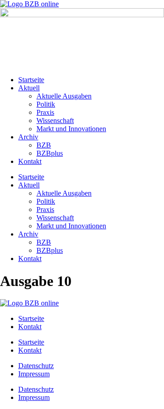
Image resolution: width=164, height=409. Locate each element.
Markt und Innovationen (71, 129)
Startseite (31, 80)
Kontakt (29, 161)
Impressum (34, 374)
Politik (45, 104)
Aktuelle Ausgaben (64, 96)
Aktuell (29, 88)
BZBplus (49, 153)
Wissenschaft (55, 120)
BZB (43, 145)
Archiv (28, 137)
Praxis (45, 112)
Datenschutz (36, 366)
